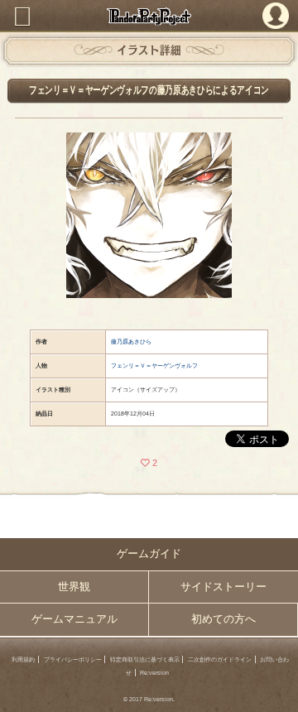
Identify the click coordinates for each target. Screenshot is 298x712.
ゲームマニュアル (74, 619)
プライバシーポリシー (73, 659)
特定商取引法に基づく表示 (145, 659)
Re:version (154, 672)
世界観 (74, 587)
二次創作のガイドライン (220, 659)
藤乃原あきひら (131, 341)
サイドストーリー (223, 587)
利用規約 (23, 659)
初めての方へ (223, 619)
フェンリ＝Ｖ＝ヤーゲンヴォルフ (154, 365)
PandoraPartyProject (148, 16)
